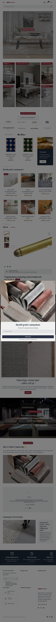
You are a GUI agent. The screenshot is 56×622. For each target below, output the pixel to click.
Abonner (28, 337)
